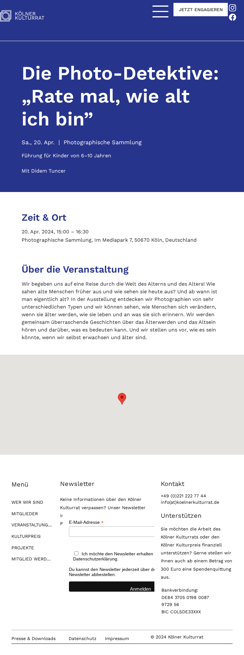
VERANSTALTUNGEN (31, 524)
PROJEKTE (22, 547)
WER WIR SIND (27, 502)
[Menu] (160, 11)
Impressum (117, 638)
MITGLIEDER (24, 513)
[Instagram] (232, 7)
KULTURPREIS (26, 536)
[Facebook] (232, 17)
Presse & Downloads (33, 638)
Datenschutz (82, 638)
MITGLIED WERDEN (31, 558)
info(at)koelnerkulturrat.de (190, 502)
